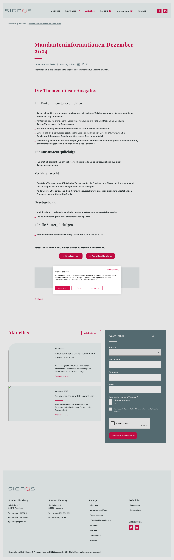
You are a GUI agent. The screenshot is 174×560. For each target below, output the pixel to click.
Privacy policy (113, 269)
